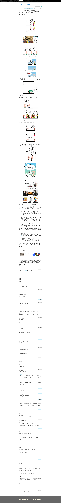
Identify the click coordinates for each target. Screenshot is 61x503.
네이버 (40, 498)
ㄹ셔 (20, 335)
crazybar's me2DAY (22, 351)
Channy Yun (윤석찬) (39, 258)
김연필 (20, 435)
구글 (21, 498)
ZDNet (23, 499)
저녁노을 (21, 322)
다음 (33, 498)
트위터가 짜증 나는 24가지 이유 (29, 8)
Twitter (25, 498)
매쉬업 (31, 499)
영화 (39, 499)
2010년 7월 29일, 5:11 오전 (39, 490)
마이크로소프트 (21, 499)
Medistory (21, 374)
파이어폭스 (29, 498)
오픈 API (23, 498)
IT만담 (30, 499)
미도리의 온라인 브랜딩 (22, 402)
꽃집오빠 (20, 476)
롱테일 (35, 499)
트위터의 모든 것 (23, 204)
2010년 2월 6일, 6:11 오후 (39, 459)
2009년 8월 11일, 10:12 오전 (40, 388)
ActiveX (34, 498)
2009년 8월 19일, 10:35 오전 (40, 399)
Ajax (27, 499)
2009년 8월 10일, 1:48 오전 (40, 299)
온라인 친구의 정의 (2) (23, 250)
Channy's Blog (3, 0)
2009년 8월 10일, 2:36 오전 (40, 317)
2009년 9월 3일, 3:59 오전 (39, 409)
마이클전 (21, 463)
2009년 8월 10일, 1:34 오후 (40, 369)
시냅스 (20, 447)
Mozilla (29, 499)
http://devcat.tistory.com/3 (24, 420)
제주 (35, 498)
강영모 (20, 281)
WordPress (25, 499)
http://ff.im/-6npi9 (26, 270)
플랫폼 (33, 499)
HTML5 (20, 498)
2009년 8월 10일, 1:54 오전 (40, 302)
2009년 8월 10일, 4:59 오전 (40, 339)
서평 (38, 499)
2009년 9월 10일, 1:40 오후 (40, 419)
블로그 (37, 498)
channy (22, 284)
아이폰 (27, 498)
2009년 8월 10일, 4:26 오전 (40, 327)
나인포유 (39, 498)
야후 (34, 499)
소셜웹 (37, 499)
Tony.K (21, 265)
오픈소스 (31, 498)
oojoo (20, 278)
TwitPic (21, 235)
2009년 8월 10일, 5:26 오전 (40, 347)
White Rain (21, 364)
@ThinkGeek (22, 224)
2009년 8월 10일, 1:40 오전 (40, 289)
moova (20, 483)
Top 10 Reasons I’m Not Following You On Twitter (31, 208)
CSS (40, 499)
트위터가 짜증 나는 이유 (24, 4)
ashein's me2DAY (21, 305)
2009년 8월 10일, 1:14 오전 (39, 269)
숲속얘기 (21, 361)
